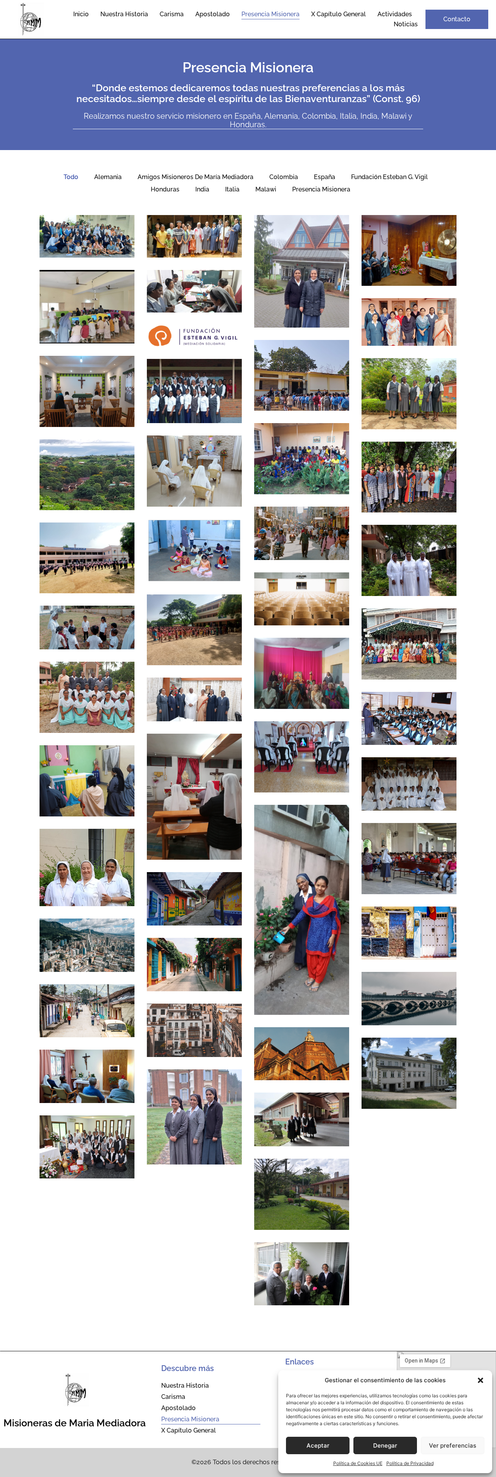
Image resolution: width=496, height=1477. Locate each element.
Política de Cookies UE (357, 1463)
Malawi (265, 189)
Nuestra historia (124, 14)
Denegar (385, 1445)
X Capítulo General (338, 14)
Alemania (108, 177)
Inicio (81, 14)
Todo (71, 177)
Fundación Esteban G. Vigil (389, 177)
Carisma (172, 14)
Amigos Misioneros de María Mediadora (195, 177)
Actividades (394, 14)
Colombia (283, 177)
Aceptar (318, 1445)
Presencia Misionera (270, 14)
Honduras (165, 189)
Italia (232, 189)
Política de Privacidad (410, 1463)
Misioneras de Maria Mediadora (74, 1423)
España (324, 177)
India (202, 189)
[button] (480, 1380)
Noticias (406, 24)
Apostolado (212, 14)
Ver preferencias (452, 1445)
